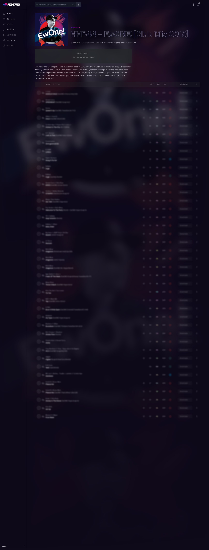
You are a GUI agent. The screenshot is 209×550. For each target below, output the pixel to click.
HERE (101, 76)
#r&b (134, 42)
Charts (9, 24)
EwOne (111, 70)
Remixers (11, 40)
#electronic (98, 42)
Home (9, 14)
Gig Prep (10, 45)
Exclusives (11, 35)
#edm (91, 42)
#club (86, 42)
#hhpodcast (108, 42)
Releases (11, 19)
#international (126, 42)
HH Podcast (75, 28)
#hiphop (117, 42)
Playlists (10, 30)
